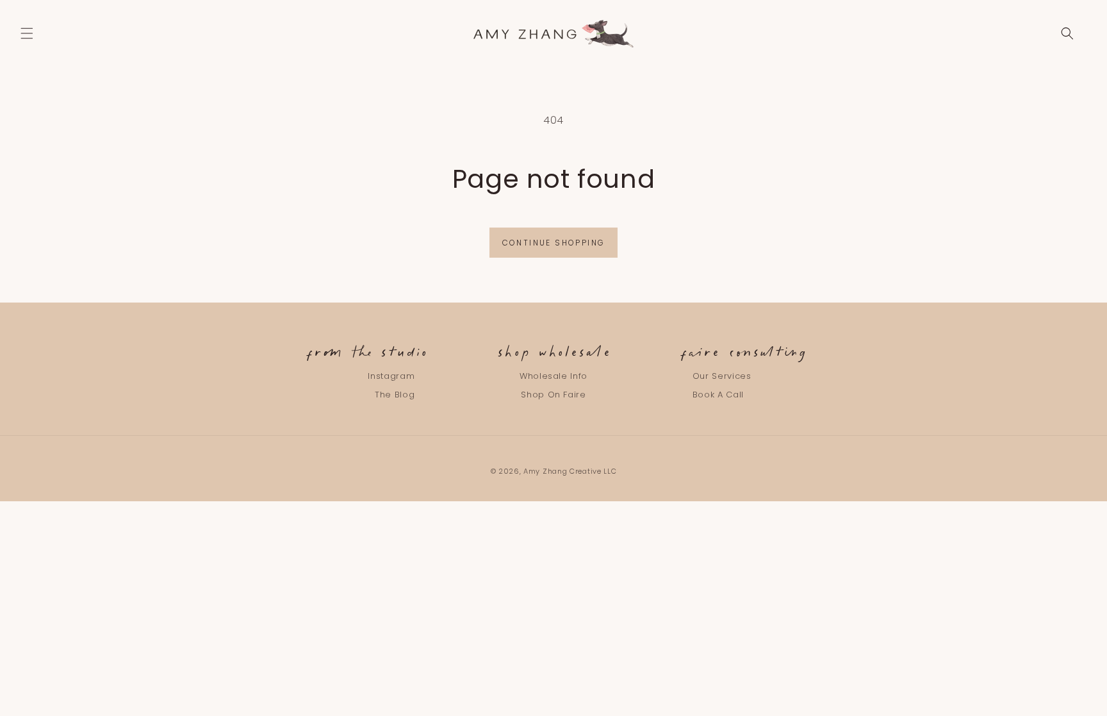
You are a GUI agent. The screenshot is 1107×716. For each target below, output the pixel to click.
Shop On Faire (553, 394)
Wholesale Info (553, 377)
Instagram (391, 377)
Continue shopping (553, 242)
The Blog (394, 394)
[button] (27, 33)
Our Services (722, 377)
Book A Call (718, 394)
